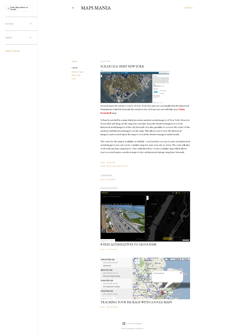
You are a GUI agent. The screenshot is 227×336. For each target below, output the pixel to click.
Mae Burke (139, 328)
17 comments (112, 249)
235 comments (112, 307)
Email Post (111, 162)
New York (76, 75)
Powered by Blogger (134, 323)
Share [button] (74, 61)
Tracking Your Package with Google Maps (136, 302)
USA (74, 79)
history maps (77, 72)
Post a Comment (108, 180)
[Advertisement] (132, 35)
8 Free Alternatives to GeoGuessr (128, 244)
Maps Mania (96, 8)
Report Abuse (12, 51)
